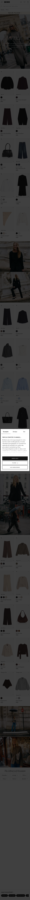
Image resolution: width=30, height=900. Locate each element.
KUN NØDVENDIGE (15, 467)
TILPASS (14, 463)
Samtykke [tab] (6, 431)
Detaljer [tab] (15, 431)
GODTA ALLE (15, 458)
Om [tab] (24, 431)
